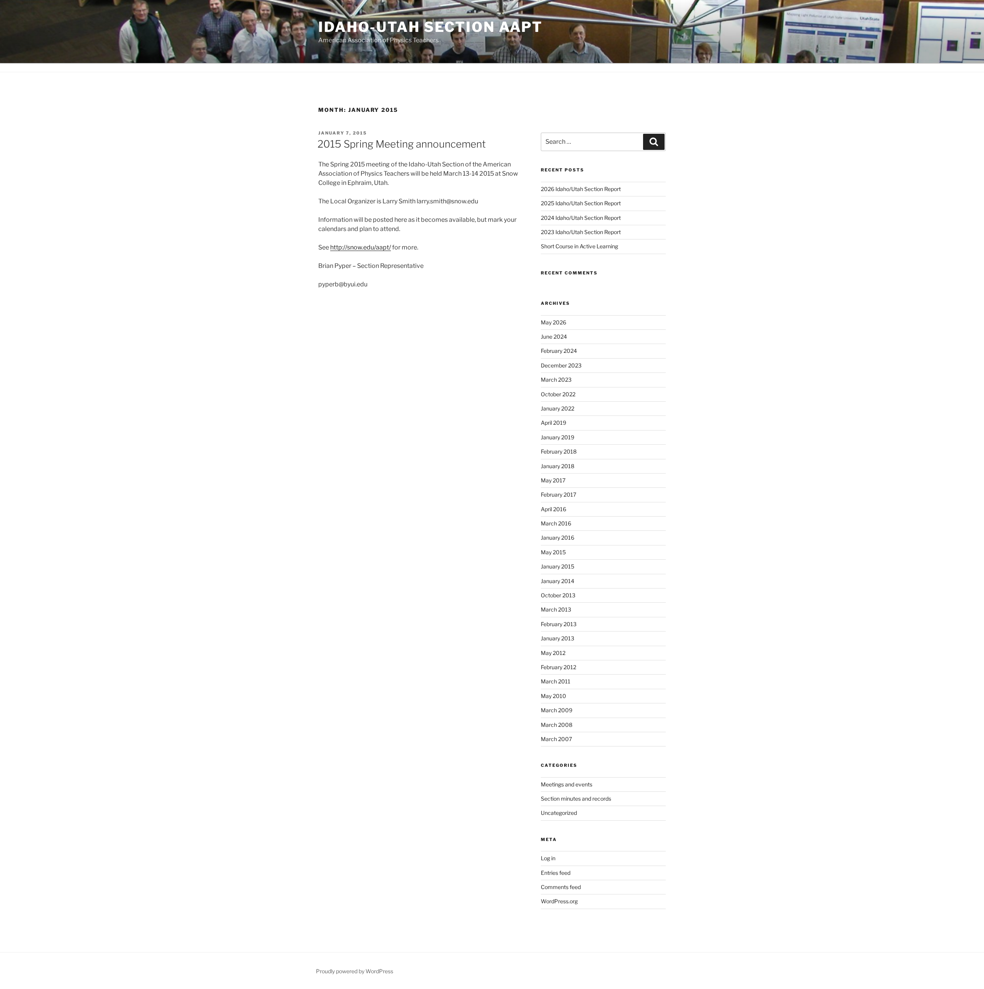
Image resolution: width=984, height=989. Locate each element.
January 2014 (557, 581)
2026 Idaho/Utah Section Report (581, 189)
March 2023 (556, 379)
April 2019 (553, 422)
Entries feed (555, 872)
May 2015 (553, 552)
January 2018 (557, 466)
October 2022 (558, 394)
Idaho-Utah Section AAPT (430, 26)
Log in (548, 858)
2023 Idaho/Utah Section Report (581, 232)
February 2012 (558, 667)
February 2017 (558, 494)
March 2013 (556, 609)
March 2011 (555, 681)
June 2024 (554, 336)
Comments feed (561, 887)
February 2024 (559, 350)
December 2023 (561, 365)
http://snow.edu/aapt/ (360, 247)
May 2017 (553, 480)
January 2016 (557, 537)
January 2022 (557, 408)
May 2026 (553, 322)
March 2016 (556, 523)
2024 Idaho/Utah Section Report (581, 217)
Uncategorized (559, 812)
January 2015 (557, 566)
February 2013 (559, 624)
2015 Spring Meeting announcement (401, 144)
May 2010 (553, 696)
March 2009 (556, 710)
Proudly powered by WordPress (354, 971)
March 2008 (556, 724)
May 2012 (553, 653)
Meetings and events (566, 784)
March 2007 (556, 739)
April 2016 (553, 509)
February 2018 (559, 451)
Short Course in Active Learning (579, 246)
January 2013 (557, 638)
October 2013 (558, 595)
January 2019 (557, 437)
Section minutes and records (576, 798)
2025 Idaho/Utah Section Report (581, 203)
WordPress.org (559, 901)
